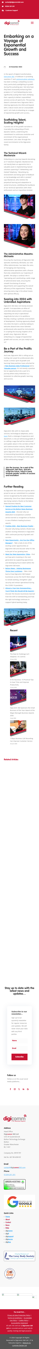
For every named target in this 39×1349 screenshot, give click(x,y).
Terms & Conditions (15, 1318)
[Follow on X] (28, 14)
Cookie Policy (23, 1320)
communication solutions (25, 79)
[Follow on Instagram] (25, 14)
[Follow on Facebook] (21, 14)
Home (8, 1217)
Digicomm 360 (9, 77)
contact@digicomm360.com (14, 2)
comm (9, 1231)
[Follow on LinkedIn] (32, 14)
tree (8, 1242)
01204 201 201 (10, 6)
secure (9, 1239)
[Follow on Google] (35, 14)
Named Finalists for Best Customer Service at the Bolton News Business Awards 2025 (18, 509)
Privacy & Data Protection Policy (18, 1315)
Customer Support (12, 10)
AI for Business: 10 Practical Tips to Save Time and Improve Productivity (22, 682)
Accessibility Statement (19, 1323)
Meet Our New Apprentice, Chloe (17, 554)
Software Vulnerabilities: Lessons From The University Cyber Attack (18, 937)
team (6, 436)
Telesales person (10, 368)
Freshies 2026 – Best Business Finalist (19, 526)
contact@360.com (14, 1167)
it (7, 1233)
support (9, 1236)
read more (9, 835)
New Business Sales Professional (17, 366)
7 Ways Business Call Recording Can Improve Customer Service (16, 871)
